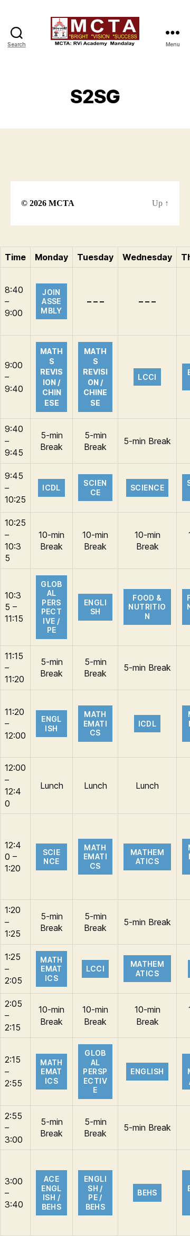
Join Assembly (51, 301)
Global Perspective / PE (51, 607)
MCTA (61, 203)
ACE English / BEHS (51, 1192)
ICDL (51, 487)
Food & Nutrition (147, 607)
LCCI (147, 376)
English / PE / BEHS (95, 1192)
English (95, 607)
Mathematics (95, 723)
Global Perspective (95, 1071)
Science (95, 487)
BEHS (147, 1192)
